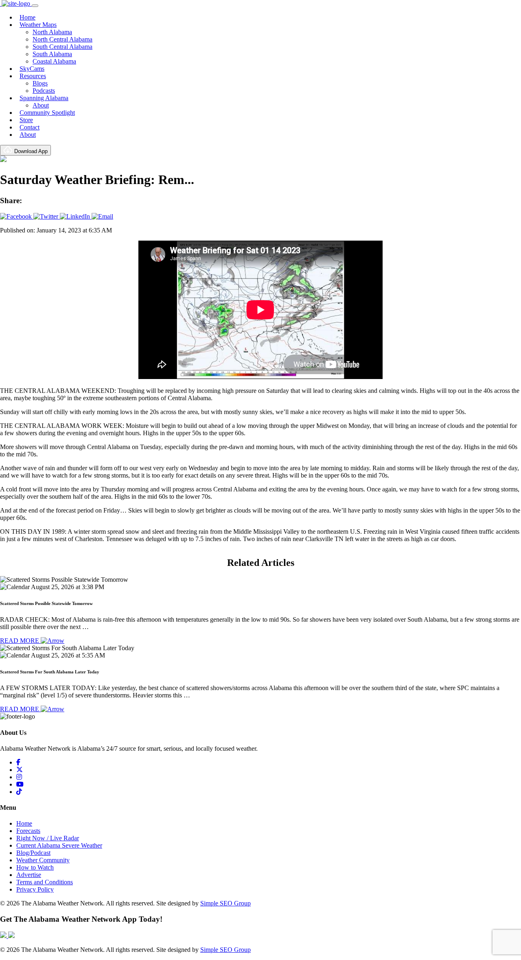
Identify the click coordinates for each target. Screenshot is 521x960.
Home (27, 17)
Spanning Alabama (44, 97)
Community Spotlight (47, 112)
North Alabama (52, 31)
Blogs (40, 83)
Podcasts (44, 90)
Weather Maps (38, 24)
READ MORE (20, 640)
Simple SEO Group (225, 903)
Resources (33, 75)
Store (26, 119)
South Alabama (52, 53)
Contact (29, 127)
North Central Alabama (62, 39)
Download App (30, 151)
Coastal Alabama (54, 61)
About (41, 105)
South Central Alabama (62, 46)
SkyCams (32, 68)
